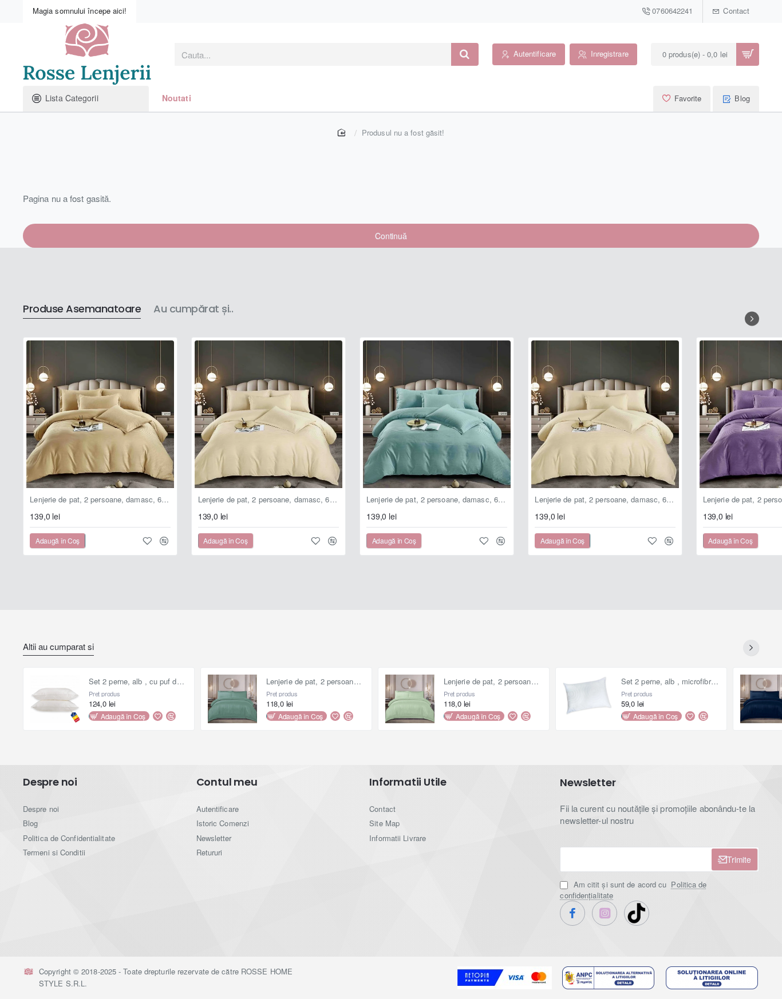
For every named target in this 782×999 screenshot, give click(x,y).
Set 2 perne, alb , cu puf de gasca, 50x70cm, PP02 (138, 682)
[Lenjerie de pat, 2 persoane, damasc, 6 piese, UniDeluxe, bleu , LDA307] (437, 414)
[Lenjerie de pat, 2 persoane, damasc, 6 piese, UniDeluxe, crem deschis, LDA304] (268, 414)
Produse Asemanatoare (82, 309)
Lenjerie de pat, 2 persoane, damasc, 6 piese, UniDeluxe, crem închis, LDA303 (100, 500)
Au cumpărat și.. (193, 309)
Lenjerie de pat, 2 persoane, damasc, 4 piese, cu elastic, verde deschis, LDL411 (493, 682)
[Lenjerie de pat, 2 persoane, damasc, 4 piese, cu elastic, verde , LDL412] (232, 699)
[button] (57, 540)
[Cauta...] (465, 54)
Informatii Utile (408, 782)
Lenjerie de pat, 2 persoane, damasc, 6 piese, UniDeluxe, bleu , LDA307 (436, 500)
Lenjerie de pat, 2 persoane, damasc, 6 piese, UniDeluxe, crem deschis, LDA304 (268, 500)
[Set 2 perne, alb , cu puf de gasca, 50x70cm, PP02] (55, 699)
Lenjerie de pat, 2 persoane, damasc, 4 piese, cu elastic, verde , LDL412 (315, 682)
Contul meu (227, 782)
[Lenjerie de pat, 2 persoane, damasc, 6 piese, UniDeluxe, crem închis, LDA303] (100, 414)
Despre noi (50, 782)
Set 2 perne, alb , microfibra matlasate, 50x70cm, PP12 (670, 682)
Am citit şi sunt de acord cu (633, 889)
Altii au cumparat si (58, 646)
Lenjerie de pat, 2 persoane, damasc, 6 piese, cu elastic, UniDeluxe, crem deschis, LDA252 (605, 500)
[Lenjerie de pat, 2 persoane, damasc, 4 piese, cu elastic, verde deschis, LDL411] (410, 699)
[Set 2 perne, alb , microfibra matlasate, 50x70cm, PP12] (587, 699)
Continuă (390, 235)
